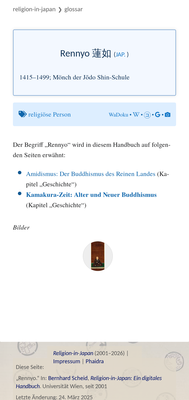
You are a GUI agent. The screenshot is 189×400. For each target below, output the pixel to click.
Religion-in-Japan (34, 9)
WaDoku (118, 114)
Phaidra (95, 362)
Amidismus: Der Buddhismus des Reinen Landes (90, 173)
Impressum (66, 362)
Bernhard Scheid (68, 379)
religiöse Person (49, 114)
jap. (121, 55)
